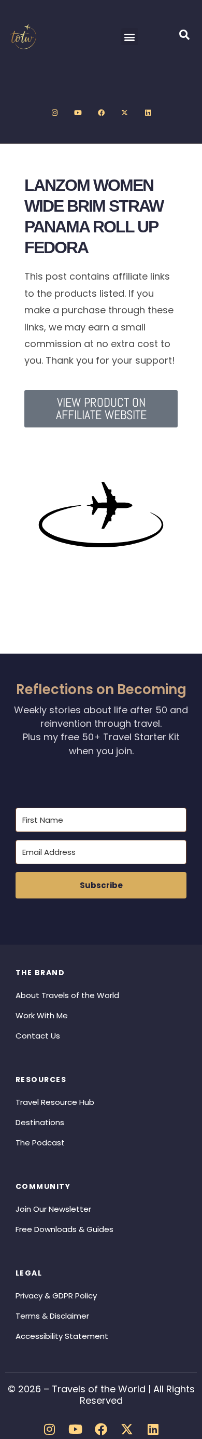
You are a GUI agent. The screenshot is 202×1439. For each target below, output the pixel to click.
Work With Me (42, 1015)
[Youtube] (77, 113)
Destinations (40, 1122)
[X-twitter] (124, 113)
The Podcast (40, 1142)
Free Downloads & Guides (64, 1229)
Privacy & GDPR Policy (56, 1295)
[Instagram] (54, 113)
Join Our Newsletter (53, 1208)
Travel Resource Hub (55, 1102)
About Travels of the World (67, 995)
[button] (129, 36)
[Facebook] (101, 113)
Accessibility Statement (62, 1336)
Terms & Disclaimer (52, 1315)
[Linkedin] (147, 113)
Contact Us (38, 1035)
